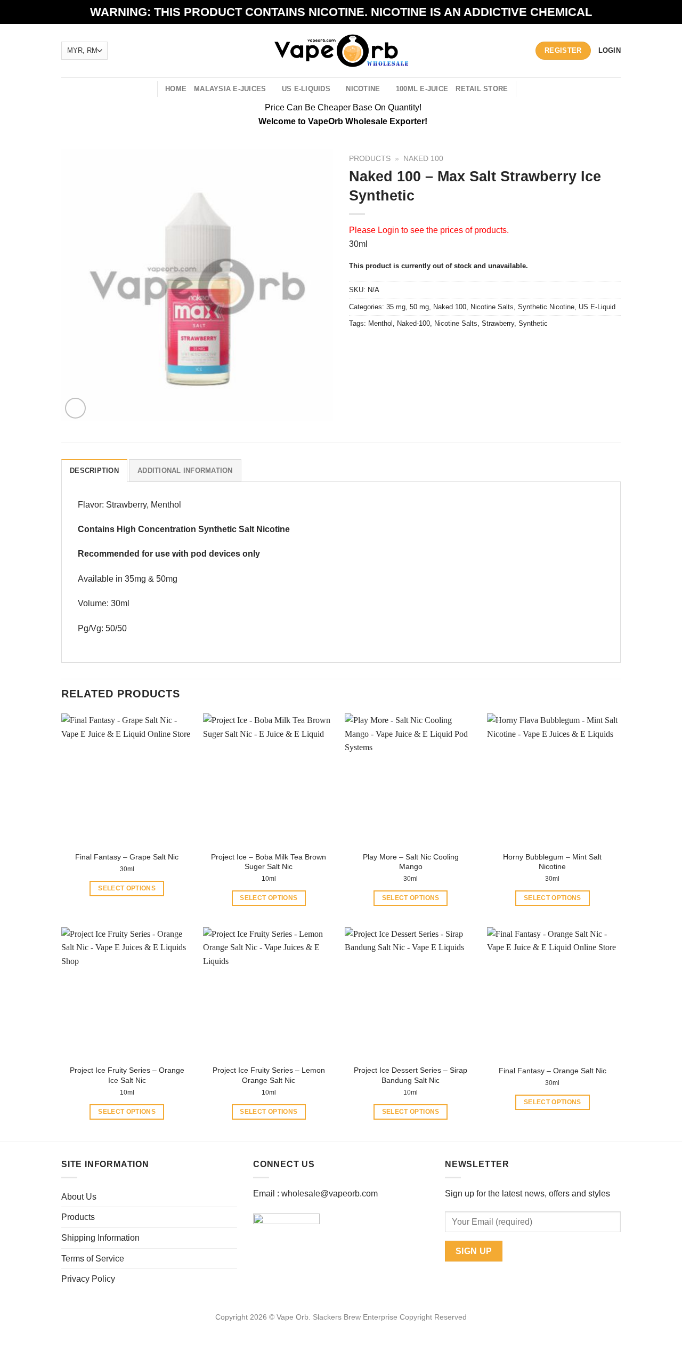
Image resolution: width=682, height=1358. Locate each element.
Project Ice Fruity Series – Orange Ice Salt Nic (127, 1075)
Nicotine (363, 89)
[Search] (145, 89)
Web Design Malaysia (341, 1329)
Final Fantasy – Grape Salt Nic (126, 857)
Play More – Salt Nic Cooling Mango (411, 862)
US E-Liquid (597, 307)
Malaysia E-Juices (230, 89)
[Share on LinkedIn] (435, 348)
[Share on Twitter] (378, 348)
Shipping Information (100, 1237)
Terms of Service (92, 1258)
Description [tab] (94, 471)
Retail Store (482, 89)
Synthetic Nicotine (546, 307)
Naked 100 (423, 159)
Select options (127, 888)
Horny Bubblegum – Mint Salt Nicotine (552, 862)
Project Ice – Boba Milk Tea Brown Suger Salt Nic (268, 862)
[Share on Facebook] (359, 348)
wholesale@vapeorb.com (329, 1193)
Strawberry (498, 323)
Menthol (380, 323)
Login (388, 230)
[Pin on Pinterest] (416, 348)
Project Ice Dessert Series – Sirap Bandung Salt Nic (410, 1075)
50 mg (419, 307)
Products (370, 159)
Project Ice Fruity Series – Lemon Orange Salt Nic (269, 1075)
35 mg (395, 307)
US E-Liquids (306, 89)
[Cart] (530, 89)
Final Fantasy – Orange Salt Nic (552, 1070)
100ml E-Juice (422, 89)
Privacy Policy (88, 1278)
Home (175, 89)
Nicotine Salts (492, 307)
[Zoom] (75, 408)
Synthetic (533, 323)
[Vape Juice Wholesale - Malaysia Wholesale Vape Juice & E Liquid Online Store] (341, 50)
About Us (78, 1196)
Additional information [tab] (185, 471)
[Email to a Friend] (397, 348)
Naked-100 (413, 323)
